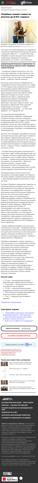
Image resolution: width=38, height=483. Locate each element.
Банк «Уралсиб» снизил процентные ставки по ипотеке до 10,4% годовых (20, 363)
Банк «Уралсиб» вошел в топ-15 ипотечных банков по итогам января (22, 381)
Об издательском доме (11, 402)
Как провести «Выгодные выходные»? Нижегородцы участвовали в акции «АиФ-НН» (22, 388)
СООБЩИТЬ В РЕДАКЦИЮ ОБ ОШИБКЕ (16, 418)
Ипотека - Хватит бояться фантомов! (20, 374)
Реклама (5, 405)
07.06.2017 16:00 (6, 8)
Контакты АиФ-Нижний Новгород (16, 415)
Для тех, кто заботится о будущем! (19, 321)
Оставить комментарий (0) (19, 336)
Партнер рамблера (18, 473)
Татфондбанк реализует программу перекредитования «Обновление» (18, 314)
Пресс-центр (28, 402)
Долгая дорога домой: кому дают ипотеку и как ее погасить (17, 318)
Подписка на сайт (9, 412)
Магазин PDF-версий (19, 405)
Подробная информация (11, 302)
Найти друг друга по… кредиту (18, 368)
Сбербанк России (27, 46)
